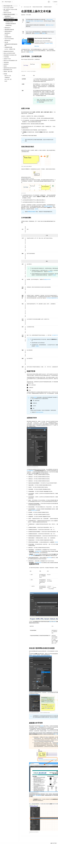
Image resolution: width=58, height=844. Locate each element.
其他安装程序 (37, 33)
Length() (54, 621)
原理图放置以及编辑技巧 (48, 6)
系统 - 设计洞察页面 (37, 795)
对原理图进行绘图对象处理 (10, 23)
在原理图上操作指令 (9, 21)
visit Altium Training (49, 43)
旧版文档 (43, 33)
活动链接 (54, 274)
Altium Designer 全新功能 (8, 7)
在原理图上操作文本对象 (10, 19)
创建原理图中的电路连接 (9, 29)
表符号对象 (50, 557)
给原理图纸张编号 (8, 36)
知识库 (6, 81)
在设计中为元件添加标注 (9, 38)
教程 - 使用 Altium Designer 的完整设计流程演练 (10, 10)
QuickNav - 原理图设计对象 (10, 49)
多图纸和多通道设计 (8, 31)
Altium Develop (50, 19)
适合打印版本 (54, 843)
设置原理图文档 (7, 16)
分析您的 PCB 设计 (7, 58)
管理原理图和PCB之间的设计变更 (10, 55)
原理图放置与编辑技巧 (48, 206)
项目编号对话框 (34, 510)
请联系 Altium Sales (49, 25)
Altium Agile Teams (29, 20)
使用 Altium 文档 (8, 75)
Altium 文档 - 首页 (8, 79)
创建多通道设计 (7, 33)
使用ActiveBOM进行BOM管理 (9, 53)
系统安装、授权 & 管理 (8, 71)
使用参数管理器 (8, 25)
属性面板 (41, 725)
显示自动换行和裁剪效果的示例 (52, 297)
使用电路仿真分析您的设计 (9, 51)
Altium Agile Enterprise (38, 20)
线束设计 (5, 66)
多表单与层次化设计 (39, 412)
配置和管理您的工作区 (8, 69)
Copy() (50, 621)
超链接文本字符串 (47, 279)
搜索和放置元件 (7, 27)
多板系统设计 (6, 64)
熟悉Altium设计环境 (7, 12)
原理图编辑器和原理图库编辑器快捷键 (11, 45)
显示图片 (36, 208)
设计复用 (6, 35)
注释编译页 (37, 554)
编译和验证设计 (7, 40)
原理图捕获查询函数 (8, 47)
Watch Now (36, 46)
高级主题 (6, 42)
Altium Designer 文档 (27, 6)
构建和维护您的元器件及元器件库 (10, 67)
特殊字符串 (31, 52)
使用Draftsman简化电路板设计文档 (10, 60)
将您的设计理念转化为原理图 (37, 6)
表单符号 (35, 397)
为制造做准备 (6, 62)
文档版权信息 (7, 77)
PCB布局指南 (6, 56)
